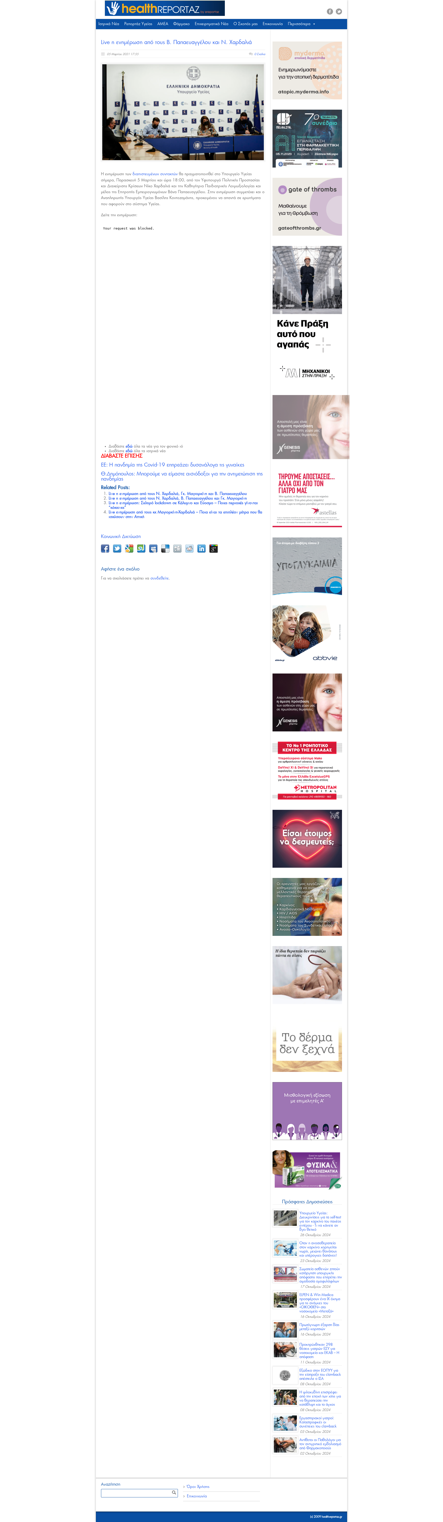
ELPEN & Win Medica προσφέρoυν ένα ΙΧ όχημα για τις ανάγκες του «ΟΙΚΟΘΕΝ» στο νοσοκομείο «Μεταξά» (319, 1303)
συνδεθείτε (159, 578)
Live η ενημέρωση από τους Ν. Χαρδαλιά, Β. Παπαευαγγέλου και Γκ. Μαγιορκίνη (178, 498)
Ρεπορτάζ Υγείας (138, 24)
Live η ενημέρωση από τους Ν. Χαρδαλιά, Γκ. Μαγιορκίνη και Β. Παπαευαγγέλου (178, 494)
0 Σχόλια (259, 54)
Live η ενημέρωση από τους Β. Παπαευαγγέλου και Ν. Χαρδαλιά (176, 42)
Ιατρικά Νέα (108, 24)
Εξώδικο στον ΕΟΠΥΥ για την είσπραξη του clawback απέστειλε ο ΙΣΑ (320, 1375)
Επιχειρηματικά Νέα (211, 24)
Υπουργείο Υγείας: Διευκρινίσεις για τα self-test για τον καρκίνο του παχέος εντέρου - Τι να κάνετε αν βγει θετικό (320, 1221)
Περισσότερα (299, 24)
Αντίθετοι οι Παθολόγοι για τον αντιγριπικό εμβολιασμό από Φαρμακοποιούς (320, 1444)
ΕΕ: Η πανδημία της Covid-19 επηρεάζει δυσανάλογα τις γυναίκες (172, 465)
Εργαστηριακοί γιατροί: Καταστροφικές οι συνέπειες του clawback (318, 1422)
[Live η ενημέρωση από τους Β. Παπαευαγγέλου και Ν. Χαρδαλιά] (183, 112)
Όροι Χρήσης (198, 1487)
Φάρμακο (181, 24)
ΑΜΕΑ (162, 24)
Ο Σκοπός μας (246, 24)
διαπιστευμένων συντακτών (155, 174)
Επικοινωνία (273, 24)
